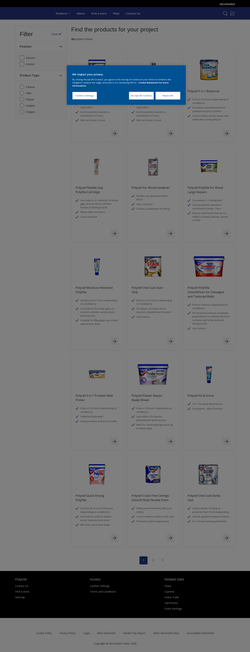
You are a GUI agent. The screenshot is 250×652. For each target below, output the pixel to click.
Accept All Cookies (141, 95)
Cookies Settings (84, 95)
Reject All (168, 95)
